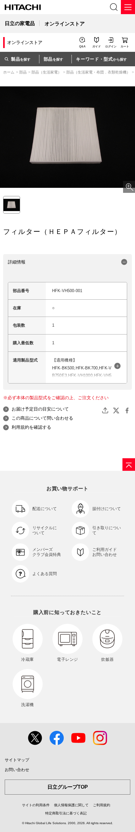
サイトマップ (17, 760)
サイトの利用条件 (36, 805)
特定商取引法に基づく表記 (66, 813)
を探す (20, 59)
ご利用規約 (101, 805)
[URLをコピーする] (105, 410)
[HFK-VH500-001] (11, 205)
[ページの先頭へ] (128, 464)
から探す (101, 59)
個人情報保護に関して (71, 805)
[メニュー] (128, 7)
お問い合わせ (17, 769)
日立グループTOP (67, 787)
